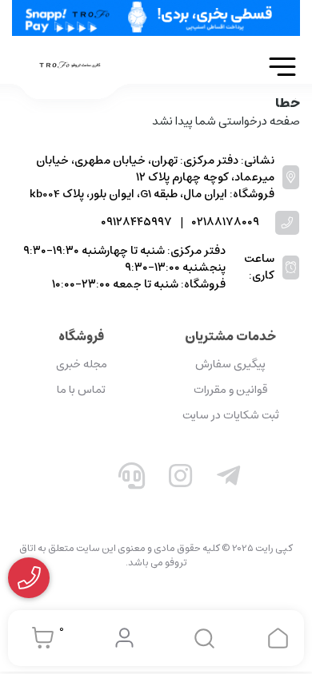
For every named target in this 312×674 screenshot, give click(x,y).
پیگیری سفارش (230, 364)
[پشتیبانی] (132, 479)
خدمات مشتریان (230, 336)
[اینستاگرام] (181, 479)
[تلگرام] (229, 479)
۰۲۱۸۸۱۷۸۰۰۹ (225, 222)
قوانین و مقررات (230, 389)
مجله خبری (81, 364)
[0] (39, 638)
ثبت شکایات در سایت (230, 415)
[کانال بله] (83, 479)
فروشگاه (81, 336)
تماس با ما (81, 389)
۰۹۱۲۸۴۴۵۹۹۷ (136, 222)
